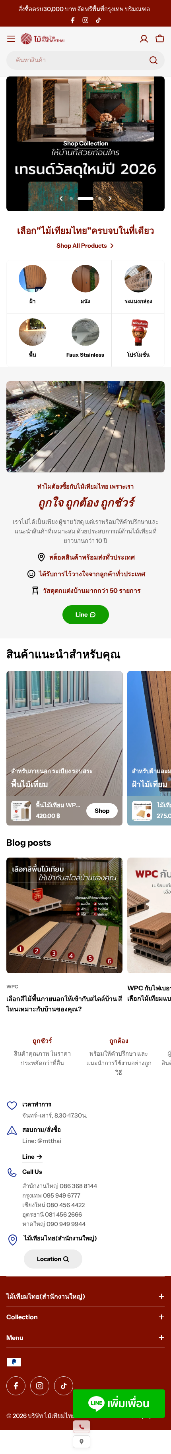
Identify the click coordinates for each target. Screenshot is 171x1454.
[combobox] (85, 60)
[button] (71, 198)
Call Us (32, 1171)
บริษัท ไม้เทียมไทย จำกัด (59, 1416)
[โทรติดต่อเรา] (81, 1426)
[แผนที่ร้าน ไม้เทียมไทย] (81, 1441)
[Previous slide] (61, 198)
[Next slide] (110, 198)
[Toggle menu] (11, 39)
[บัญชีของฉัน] (144, 39)
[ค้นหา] (153, 60)
